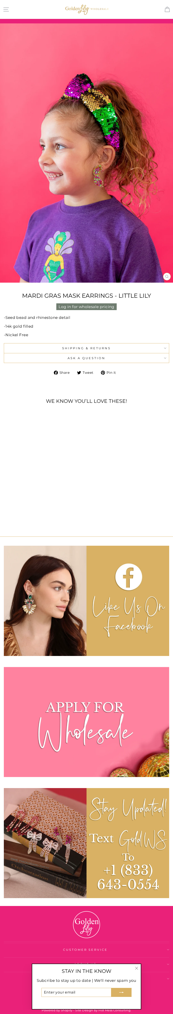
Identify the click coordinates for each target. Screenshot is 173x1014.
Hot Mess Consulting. (114, 1010)
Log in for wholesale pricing (86, 306)
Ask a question (86, 358)
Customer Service (85, 949)
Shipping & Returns (86, 348)
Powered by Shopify (57, 1010)
